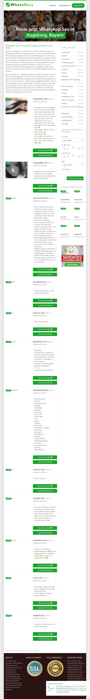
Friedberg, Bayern (72, 62)
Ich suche (64, 137)
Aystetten (72, 69)
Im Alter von (65, 145)
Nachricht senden (44, 150)
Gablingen (72, 76)
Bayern (24, 651)
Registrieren (78, 5)
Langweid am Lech (72, 96)
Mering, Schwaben (72, 100)
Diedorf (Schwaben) (72, 66)
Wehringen (72, 113)
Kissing (72, 73)
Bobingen (72, 90)
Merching (72, 124)
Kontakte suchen (76, 178)
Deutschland (17, 651)
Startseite (52, 5)
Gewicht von (65, 153)
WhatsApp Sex (14, 74)
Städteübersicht (64, 5)
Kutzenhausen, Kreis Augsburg (72, 108)
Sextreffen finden (44, 155)
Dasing (72, 93)
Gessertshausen (72, 86)
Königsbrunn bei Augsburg (72, 81)
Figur (63, 161)
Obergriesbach (72, 120)
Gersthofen (72, 59)
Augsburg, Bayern (40, 101)
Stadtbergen (72, 52)
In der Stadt (65, 169)
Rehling (72, 103)
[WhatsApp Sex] (19, 5)
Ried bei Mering (72, 117)
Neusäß (72, 56)
